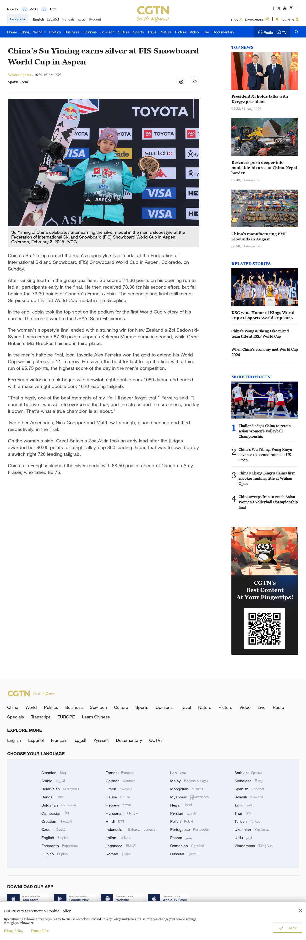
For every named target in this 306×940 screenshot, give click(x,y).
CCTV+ (156, 740)
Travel (152, 32)
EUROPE (66, 716)
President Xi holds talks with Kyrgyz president (259, 99)
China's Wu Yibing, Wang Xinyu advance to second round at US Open (265, 454)
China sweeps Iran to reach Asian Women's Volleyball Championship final (268, 501)
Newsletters (254, 20)
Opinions (90, 32)
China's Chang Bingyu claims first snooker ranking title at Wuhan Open (267, 478)
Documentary (223, 32)
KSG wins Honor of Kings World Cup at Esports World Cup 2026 (263, 315)
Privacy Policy (13, 931)
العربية (82, 19)
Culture (123, 32)
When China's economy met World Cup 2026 (264, 352)
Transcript (40, 716)
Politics (55, 32)
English (38, 19)
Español (53, 19)
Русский (95, 19)
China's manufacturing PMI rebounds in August (258, 236)
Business (72, 32)
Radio (268, 32)
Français (68, 19)
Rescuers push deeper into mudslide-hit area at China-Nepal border (264, 167)
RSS (234, 20)
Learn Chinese (96, 716)
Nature (166, 32)
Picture (180, 32)
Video (194, 32)
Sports (138, 32)
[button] (237, 149)
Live (205, 32)
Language (17, 19)
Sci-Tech (107, 32)
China (25, 32)
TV (284, 32)
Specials (15, 716)
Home (12, 32)
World (38, 32)
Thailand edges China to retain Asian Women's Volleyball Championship (265, 431)
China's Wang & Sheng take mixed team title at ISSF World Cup (260, 333)
